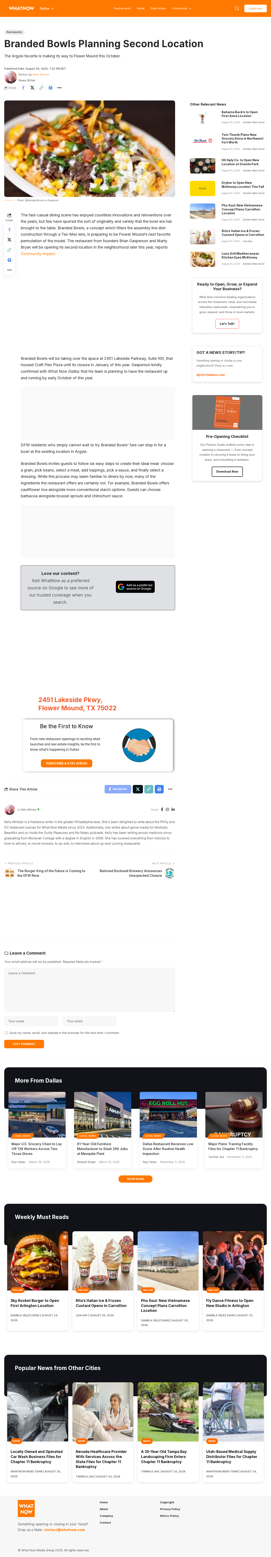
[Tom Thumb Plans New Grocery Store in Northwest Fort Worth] (202, 140)
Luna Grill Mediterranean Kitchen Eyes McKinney (240, 255)
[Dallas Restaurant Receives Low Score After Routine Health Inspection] (168, 1115)
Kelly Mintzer (41, 74)
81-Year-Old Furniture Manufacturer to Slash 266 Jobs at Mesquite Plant (102, 1149)
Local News (22, 1135)
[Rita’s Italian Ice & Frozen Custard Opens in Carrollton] (202, 236)
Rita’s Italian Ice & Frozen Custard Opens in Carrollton (243, 232)
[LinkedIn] (173, 810)
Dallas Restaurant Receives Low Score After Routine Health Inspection (168, 1149)
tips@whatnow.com (210, 375)
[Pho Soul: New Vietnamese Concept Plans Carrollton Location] (202, 211)
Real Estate (158, 8)
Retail (141, 8)
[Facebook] (162, 810)
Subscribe (256, 8)
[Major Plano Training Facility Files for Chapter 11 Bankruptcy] (234, 1115)
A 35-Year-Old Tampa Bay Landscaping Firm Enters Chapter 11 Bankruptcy (164, 1457)
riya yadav (18, 1162)
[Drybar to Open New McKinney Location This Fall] (202, 188)
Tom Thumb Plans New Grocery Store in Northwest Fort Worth (242, 138)
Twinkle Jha (216, 1156)
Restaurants (122, 8)
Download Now (227, 471)
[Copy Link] (41, 88)
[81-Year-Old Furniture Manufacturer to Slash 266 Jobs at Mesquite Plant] (102, 1115)
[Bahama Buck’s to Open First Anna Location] (202, 117)
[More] (59, 88)
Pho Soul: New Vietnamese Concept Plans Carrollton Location (242, 209)
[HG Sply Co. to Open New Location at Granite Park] (202, 165)
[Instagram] (167, 810)
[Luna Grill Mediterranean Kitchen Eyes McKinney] (202, 259)
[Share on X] (32, 88)
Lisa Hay (247, 241)
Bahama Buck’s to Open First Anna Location (240, 114)
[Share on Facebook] (23, 88)
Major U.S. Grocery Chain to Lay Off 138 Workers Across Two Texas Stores (36, 1149)
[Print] (50, 88)
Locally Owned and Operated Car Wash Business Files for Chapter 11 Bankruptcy (37, 1457)
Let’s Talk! (227, 323)
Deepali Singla (86, 1162)
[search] (237, 8)
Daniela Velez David (253, 122)
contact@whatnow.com (64, 1530)
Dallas (17, 1290)
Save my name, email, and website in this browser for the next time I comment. (65, 1033)
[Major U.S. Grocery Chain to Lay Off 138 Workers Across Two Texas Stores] (37, 1115)
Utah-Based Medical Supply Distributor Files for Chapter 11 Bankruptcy (231, 1457)
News (16, 1441)
